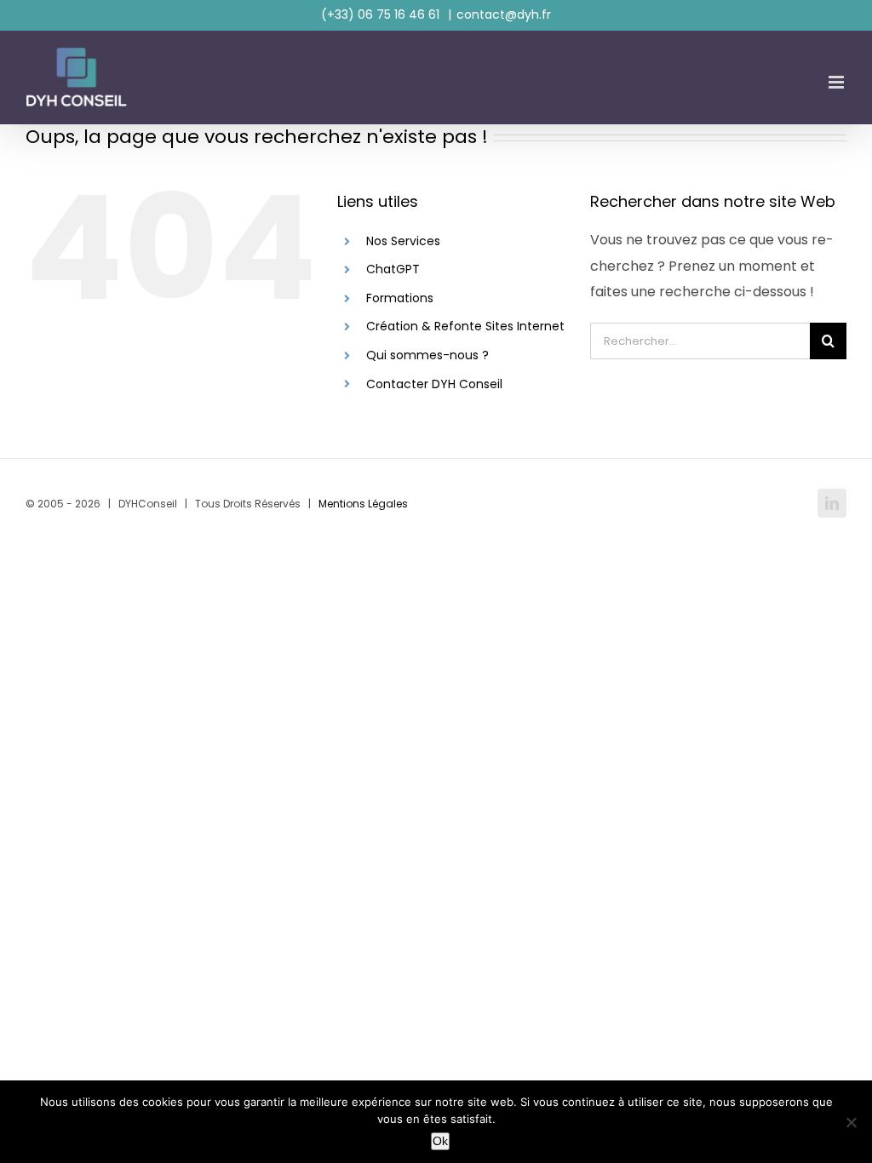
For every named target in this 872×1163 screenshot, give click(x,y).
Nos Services (403, 240)
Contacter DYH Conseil (434, 383)
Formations (399, 298)
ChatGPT (393, 269)
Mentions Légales (363, 503)
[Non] (850, 1122)
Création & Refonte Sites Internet (465, 326)
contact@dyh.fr (503, 14)
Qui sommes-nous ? (427, 355)
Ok (440, 1141)
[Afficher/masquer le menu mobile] (837, 82)
